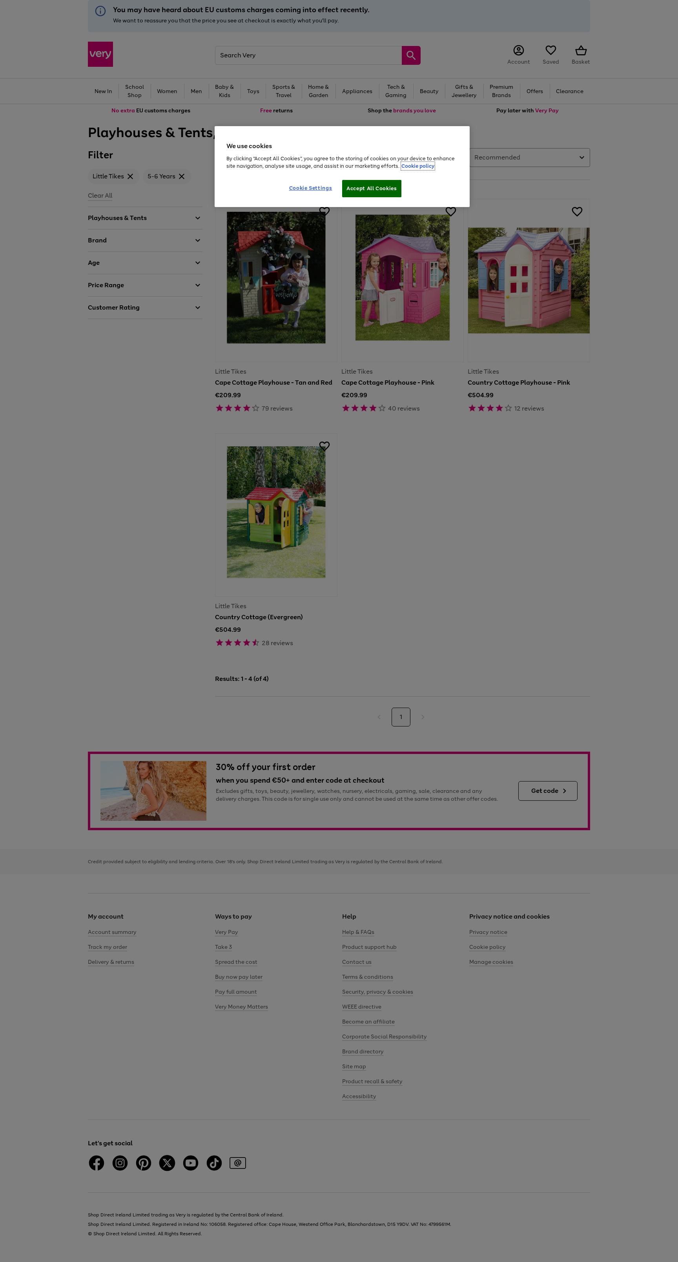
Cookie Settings (310, 188)
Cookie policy (417, 166)
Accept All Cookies (371, 188)
